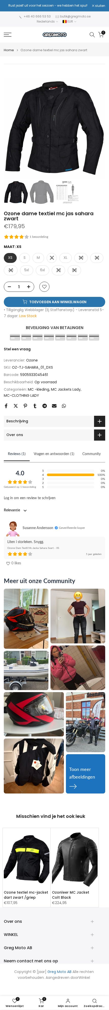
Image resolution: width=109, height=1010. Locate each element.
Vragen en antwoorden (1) (54, 454)
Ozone (32, 360)
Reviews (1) (17, 454)
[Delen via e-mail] (54, 406)
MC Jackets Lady (66, 389)
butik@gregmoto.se (75, 16)
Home (9, 50)
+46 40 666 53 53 (37, 16)
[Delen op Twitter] (15, 406)
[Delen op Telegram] (44, 406)
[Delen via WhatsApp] (64, 406)
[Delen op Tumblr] (35, 406)
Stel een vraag (17, 349)
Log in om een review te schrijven (30, 498)
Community (91, 454)
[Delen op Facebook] (6, 406)
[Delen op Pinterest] (25, 406)
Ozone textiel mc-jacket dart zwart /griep (26, 895)
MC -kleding (38, 389)
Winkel (84, 977)
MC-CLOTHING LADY (21, 395)
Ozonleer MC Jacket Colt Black (70, 895)
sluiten (99, 5)
